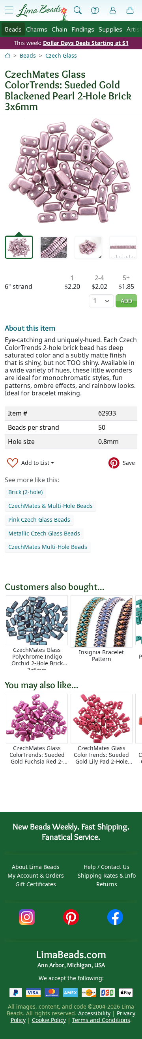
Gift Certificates (35, 884)
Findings (82, 29)
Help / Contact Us (106, 867)
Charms (36, 29)
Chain (59, 29)
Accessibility (94, 1013)
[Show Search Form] (78, 10)
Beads (13, 29)
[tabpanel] (71, 172)
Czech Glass (61, 55)
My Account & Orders (35, 875)
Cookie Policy (49, 1020)
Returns (106, 884)
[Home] (7, 55)
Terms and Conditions (101, 1020)
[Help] (95, 10)
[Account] (113, 10)
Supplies (110, 29)
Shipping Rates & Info (107, 875)
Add (126, 301)
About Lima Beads (36, 867)
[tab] (19, 247)
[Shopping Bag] (130, 10)
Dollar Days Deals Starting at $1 (86, 43)
